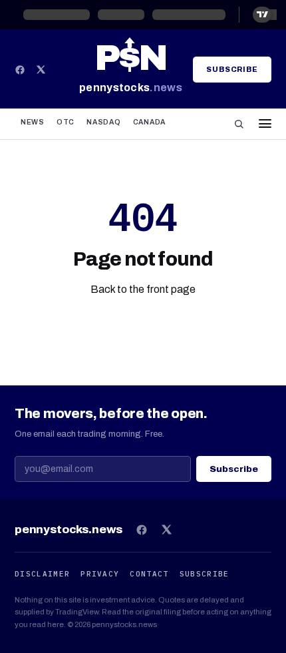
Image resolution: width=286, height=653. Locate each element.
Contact (149, 573)
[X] (41, 70)
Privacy (99, 573)
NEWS (33, 122)
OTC (65, 122)
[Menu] (261, 123)
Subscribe (232, 69)
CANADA (149, 122)
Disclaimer (42, 573)
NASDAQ (103, 122)
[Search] (238, 123)
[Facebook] (20, 70)
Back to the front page (143, 289)
